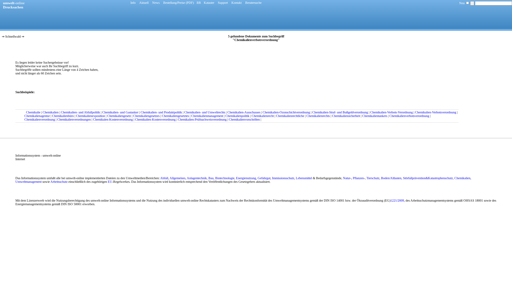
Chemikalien (51, 112)
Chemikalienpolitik (237, 116)
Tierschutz (372, 178)
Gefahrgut (264, 178)
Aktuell (144, 2)
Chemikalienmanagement (207, 116)
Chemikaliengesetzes (146, 116)
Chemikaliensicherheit (346, 116)
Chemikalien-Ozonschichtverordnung (286, 112)
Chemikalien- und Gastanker (120, 112)
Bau (211, 178)
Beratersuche (253, 2)
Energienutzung (246, 178)
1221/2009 (397, 200)
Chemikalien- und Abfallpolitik (80, 112)
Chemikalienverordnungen (74, 119)
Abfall (164, 178)
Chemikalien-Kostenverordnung (155, 119)
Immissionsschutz (283, 178)
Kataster (209, 2)
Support (223, 2)
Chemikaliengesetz (119, 116)
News (156, 2)
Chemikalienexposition (90, 116)
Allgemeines (177, 178)
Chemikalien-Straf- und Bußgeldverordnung (340, 112)
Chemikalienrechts (318, 116)
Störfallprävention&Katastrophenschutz (428, 178)
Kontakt (236, 2)
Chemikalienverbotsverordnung (409, 116)
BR (199, 2)
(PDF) (190, 2)
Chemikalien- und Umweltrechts (204, 112)
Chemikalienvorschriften (244, 119)
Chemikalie (33, 112)
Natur (346, 178)
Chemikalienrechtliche (290, 116)
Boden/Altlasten (391, 178)
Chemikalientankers (374, 116)
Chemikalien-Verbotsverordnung (435, 112)
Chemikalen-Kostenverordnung (113, 119)
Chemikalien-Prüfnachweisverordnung (202, 119)
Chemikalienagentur (37, 116)
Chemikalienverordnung (39, 119)
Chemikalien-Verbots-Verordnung (391, 112)
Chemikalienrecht (263, 116)
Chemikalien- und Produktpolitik (161, 112)
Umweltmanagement (28, 181)
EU (110, 181)
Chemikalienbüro (63, 116)
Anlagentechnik (197, 178)
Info (133, 2)
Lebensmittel (304, 178)
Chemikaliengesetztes (175, 116)
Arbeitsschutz (59, 181)
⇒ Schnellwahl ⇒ (13, 37)
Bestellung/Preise (174, 2)
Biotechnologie (224, 178)
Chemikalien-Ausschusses (243, 112)
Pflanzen (358, 178)
